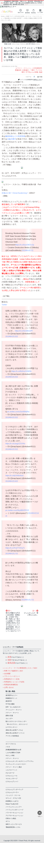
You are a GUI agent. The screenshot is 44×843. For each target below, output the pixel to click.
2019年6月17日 (11, 554)
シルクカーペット (11, 770)
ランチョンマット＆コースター (16, 764)
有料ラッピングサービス (14, 824)
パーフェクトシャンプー (14, 807)
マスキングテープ (11, 778)
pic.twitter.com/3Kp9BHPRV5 (17, 510)
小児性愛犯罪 (37, 68)
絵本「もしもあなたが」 (14, 707)
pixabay (37, 44)
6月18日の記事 (19, 16)
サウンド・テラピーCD (13, 798)
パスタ (8, 747)
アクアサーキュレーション (14, 815)
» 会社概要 (6, 673)
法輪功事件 (11, 139)
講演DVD (9, 701)
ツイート (28, 77)
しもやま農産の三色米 (13, 752)
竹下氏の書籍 (10, 704)
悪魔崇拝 (18, 70)
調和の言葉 (9, 715)
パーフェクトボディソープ (14, 810)
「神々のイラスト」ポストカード (17, 724)
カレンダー (9, 718)
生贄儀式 (25, 70)
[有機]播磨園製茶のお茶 (13, 749)
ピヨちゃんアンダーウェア (14, 789)
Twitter (4, 305)
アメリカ (39, 70)
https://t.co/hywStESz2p (24, 245)
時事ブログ (9, 16)
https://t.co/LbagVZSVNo (15, 444)
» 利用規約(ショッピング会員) (13, 682)
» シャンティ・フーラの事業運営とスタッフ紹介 (20, 668)
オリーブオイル (11, 744)
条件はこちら (37, 79)
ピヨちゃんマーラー (12, 792)
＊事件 (32, 70)
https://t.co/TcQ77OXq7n (15, 548)
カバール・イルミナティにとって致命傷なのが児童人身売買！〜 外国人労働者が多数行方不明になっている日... (21, 18)
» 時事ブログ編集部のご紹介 (13, 671)
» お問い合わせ (8, 687)
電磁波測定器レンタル (13, 827)
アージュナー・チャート (14, 710)
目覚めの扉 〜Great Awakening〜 (15, 193)
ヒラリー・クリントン (23, 68)
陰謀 (40, 72)
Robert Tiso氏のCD (12, 804)
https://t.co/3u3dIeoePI (24, 331)
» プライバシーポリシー (11, 676)
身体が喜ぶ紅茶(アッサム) (14, 730)
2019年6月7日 (27, 250)
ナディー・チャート (12, 713)
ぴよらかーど (10, 773)
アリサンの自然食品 (12, 736)
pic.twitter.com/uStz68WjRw (18, 412)
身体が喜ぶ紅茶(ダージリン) (15, 733)
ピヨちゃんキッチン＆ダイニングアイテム (20, 761)
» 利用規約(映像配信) (10, 684)
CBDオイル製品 (11, 818)
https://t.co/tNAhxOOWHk (21, 371)
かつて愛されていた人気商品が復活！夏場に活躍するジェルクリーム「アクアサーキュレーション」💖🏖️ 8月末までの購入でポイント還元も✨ (22, 3)
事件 (23, 72)
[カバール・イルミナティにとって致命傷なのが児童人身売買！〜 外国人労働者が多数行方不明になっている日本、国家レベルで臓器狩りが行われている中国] (22, 33)
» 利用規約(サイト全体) (11, 679)
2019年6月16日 (11, 481)
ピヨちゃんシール (11, 776)
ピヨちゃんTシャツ (12, 781)
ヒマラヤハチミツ (11, 727)
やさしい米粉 (10, 755)
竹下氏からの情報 (32, 72)
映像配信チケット (11, 698)
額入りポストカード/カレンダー (16, 721)
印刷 (40, 77)
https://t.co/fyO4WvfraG (14, 475)
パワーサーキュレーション (14, 812)
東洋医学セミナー (11, 695)
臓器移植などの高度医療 (15, 136)
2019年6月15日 (11, 336)
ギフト (8, 821)
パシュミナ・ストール (13, 795)
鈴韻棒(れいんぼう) (12, 801)
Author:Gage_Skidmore (19, 44)
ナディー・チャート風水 (14, 767)
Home (3, 16)
